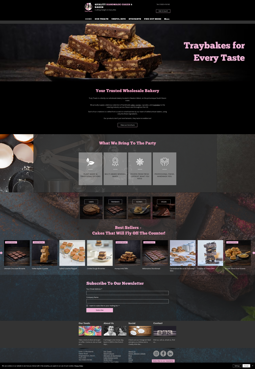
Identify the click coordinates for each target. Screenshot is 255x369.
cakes (133, 105)
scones (138, 105)
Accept (246, 366)
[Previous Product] (1, 253)
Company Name (92, 297)
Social (132, 323)
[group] (127, 256)
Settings (237, 366)
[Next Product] (254, 253)
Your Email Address (94, 289)
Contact (157, 323)
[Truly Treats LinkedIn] (170, 354)
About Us (109, 323)
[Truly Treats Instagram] (156, 354)
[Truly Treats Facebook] (163, 354)
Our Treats (84, 323)
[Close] (252, 365)
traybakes (156, 105)
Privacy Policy (78, 366)
